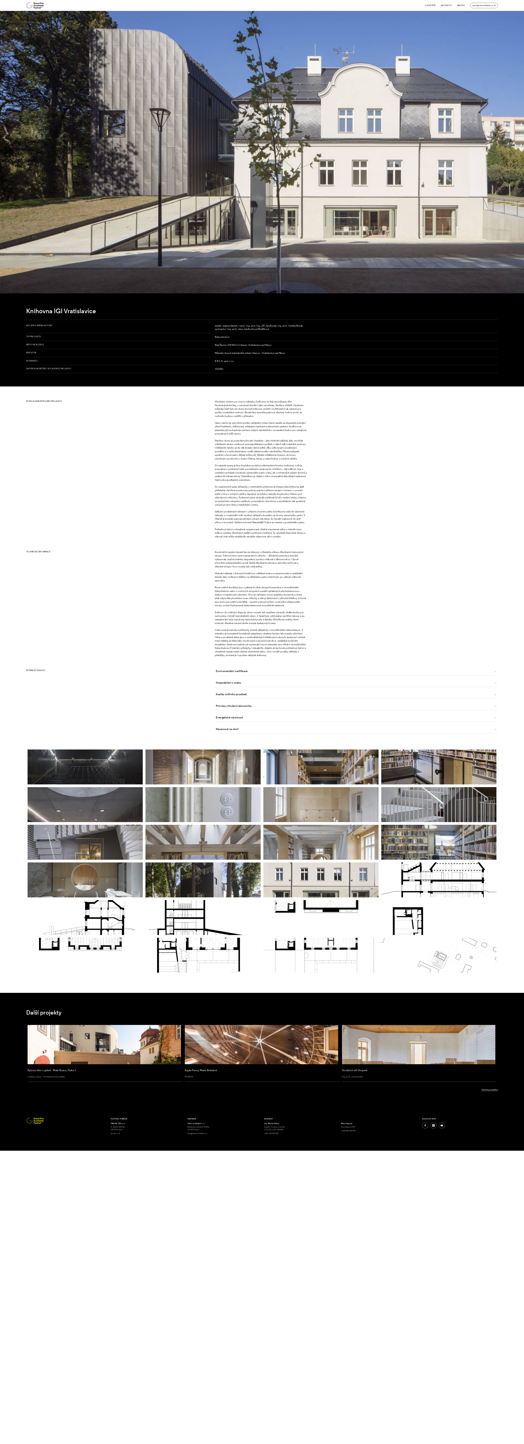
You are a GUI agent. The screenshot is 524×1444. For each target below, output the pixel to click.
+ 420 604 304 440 (348, 1131)
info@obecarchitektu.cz (197, 1133)
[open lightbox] (85, 766)
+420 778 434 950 (271, 1133)
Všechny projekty (490, 1089)
